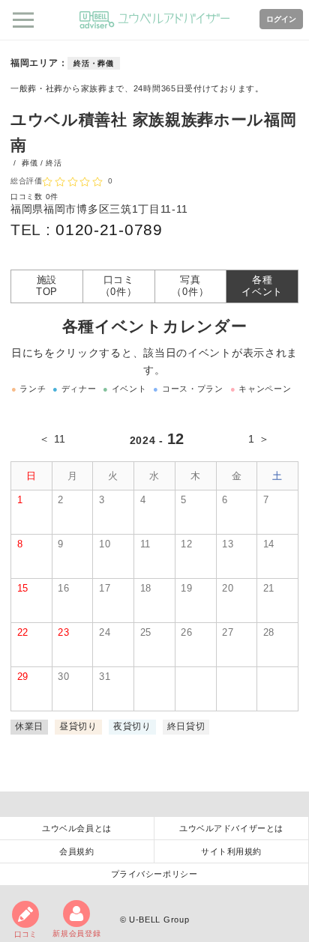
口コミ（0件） (118, 286)
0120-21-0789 (109, 229)
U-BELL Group (159, 919)
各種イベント (262, 286)
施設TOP (47, 286)
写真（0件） (190, 286)
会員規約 (76, 851)
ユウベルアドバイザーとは (231, 828)
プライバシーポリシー (154, 873)
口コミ (25, 934)
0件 (52, 196)
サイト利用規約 (231, 851)
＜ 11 (52, 439)
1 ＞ (258, 439)
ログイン (281, 19)
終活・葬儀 (94, 63)
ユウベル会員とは (76, 828)
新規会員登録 (76, 933)
